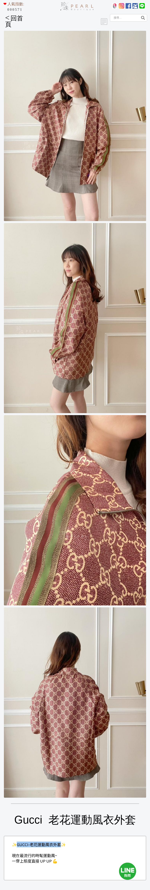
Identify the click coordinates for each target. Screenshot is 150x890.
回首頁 (14, 21)
